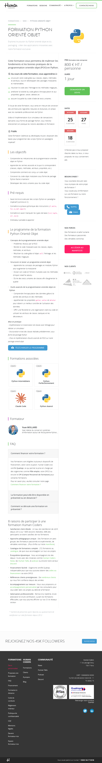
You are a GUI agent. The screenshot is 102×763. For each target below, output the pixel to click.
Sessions (43, 5)
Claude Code (20, 406)
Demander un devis (77, 91)
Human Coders (88, 660)
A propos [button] (68, 5)
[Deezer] (87, 273)
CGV (9, 721)
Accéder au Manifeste (77, 249)
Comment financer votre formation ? (28, 453)
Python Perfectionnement (46, 382)
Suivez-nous (89, 641)
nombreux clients (48, 577)
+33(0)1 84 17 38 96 (87, 760)
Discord (13, 563)
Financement (13, 685)
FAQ (9, 681)
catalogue (14, 551)
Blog (24, 682)
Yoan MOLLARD (29, 427)
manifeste (50, 544)
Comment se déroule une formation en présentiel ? (29, 508)
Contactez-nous (86, 5)
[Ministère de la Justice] (77, 282)
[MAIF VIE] (67, 282)
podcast (35, 561)
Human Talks (23, 561)
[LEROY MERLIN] (87, 282)
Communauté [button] (55, 5)
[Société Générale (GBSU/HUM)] (67, 273)
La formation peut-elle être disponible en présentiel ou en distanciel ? (30, 496)
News (40, 665)
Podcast (41, 675)
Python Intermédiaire (21, 381)
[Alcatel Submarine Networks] (77, 272)
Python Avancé (46, 406)
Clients (25, 672)
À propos (26, 677)
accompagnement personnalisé (23, 587)
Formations (32, 5)
